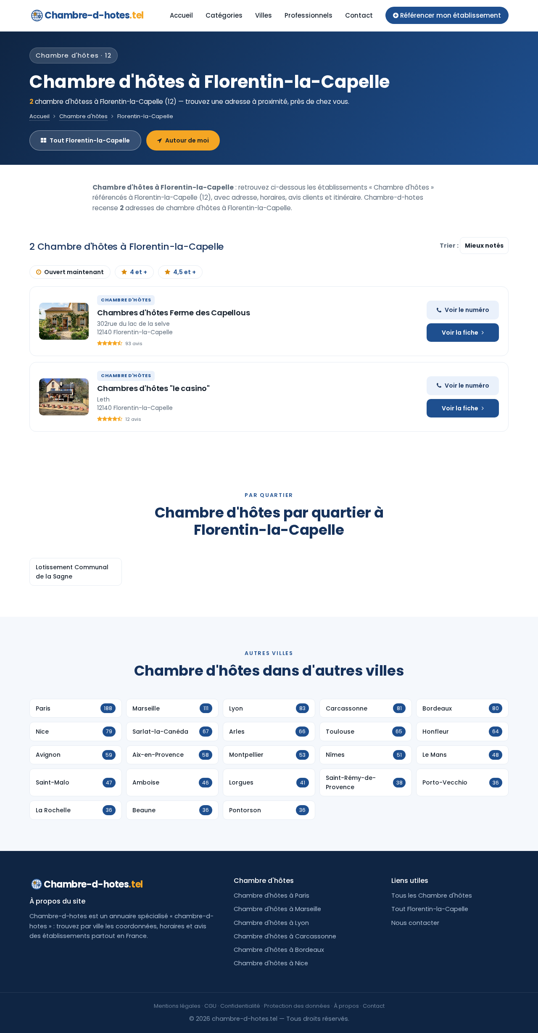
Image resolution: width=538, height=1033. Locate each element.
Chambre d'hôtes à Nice (271, 963)
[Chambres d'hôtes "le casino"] (64, 396)
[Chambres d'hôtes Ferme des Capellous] (64, 321)
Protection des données (297, 1006)
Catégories (224, 15)
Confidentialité (240, 1006)
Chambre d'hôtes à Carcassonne (285, 936)
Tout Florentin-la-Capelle (90, 140)
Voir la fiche (460, 332)
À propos (346, 1006)
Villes (263, 15)
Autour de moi (187, 140)
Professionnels (308, 15)
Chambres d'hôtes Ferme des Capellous (173, 312)
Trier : (450, 245)
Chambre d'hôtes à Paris (271, 895)
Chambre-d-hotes (94, 15)
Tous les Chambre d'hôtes (431, 895)
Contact (359, 15)
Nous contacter (415, 923)
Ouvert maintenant (74, 272)
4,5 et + (184, 272)
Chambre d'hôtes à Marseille (277, 909)
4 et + (138, 272)
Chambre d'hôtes (83, 116)
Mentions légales (177, 1006)
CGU (210, 1006)
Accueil (181, 15)
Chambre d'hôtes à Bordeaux (279, 950)
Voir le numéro (467, 310)
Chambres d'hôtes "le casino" (153, 388)
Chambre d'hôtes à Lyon (271, 923)
